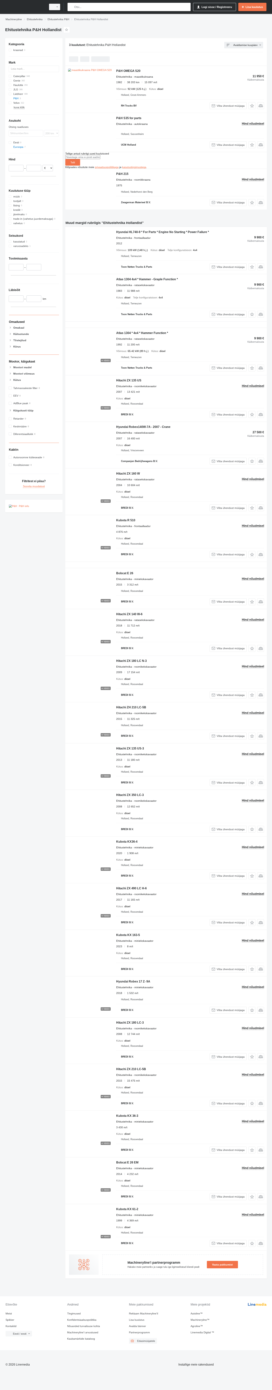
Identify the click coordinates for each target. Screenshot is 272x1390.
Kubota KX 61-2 (127, 1209)
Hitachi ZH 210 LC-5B (131, 707)
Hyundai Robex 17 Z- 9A (133, 981)
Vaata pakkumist (222, 1264)
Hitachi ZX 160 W (128, 473)
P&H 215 (122, 173)
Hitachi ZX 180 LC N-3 (131, 660)
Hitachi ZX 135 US (128, 380)
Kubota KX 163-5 (128, 935)
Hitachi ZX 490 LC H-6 (131, 888)
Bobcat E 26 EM (127, 1162)
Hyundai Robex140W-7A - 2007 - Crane (143, 426)
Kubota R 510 (125, 520)
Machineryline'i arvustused (82, 1332)
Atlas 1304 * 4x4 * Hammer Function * (142, 333)
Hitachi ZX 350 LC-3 (130, 795)
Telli (72, 162)
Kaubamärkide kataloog (81, 1338)
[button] (252, 105)
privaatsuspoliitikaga (107, 167)
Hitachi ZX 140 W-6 (129, 614)
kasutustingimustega (134, 167)
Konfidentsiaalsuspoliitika (81, 1319)
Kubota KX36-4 (126, 841)
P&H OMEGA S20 (128, 70)
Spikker (10, 1319)
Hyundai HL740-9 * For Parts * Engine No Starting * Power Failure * (162, 232)
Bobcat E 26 (124, 573)
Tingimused (74, 1313)
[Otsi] (71, 7)
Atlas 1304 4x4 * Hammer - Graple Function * (147, 279)
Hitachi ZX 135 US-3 (130, 748)
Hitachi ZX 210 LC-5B (131, 1069)
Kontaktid (11, 1326)
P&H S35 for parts (128, 118)
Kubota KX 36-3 (127, 1115)
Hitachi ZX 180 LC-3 (130, 1022)
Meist (9, 1313)
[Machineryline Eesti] (25, 7)
